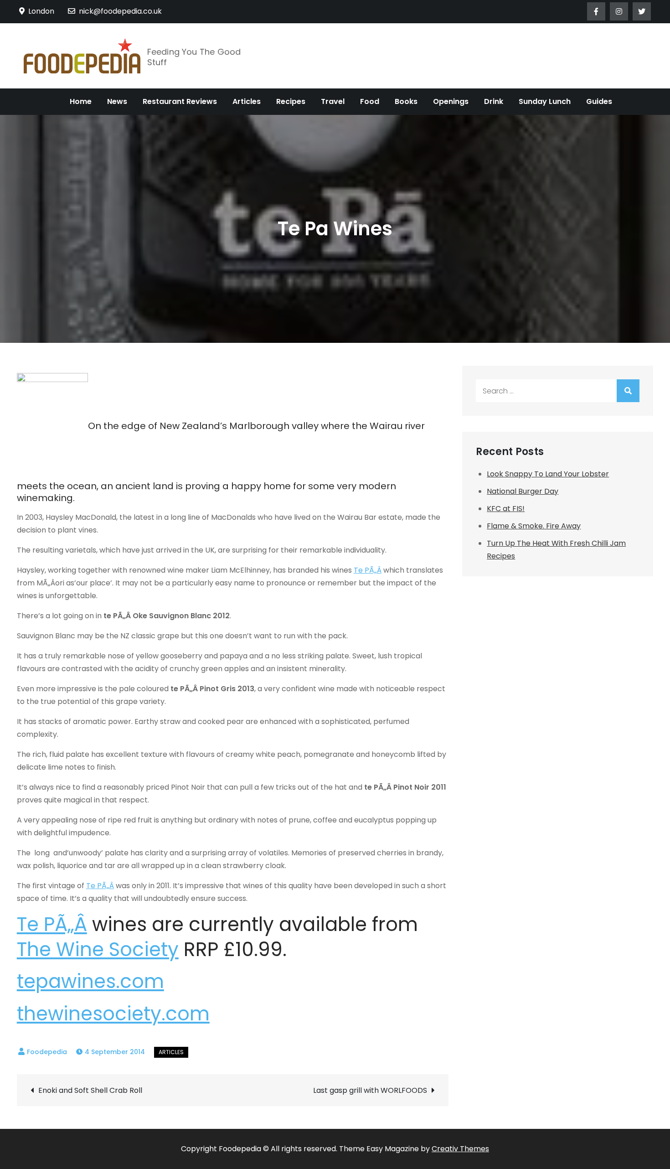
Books (406, 101)
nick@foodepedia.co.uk (120, 11)
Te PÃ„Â (367, 570)
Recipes (290, 101)
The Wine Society (98, 949)
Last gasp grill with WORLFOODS (370, 1090)
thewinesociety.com (113, 1013)
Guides (599, 101)
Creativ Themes (460, 1148)
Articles (246, 101)
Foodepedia (47, 1051)
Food (369, 101)
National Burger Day (522, 491)
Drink (493, 101)
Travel (333, 101)
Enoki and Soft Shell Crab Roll (90, 1090)
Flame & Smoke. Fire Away (534, 526)
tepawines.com (90, 981)
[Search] (628, 390)
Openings (451, 101)
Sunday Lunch (545, 101)
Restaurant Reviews (180, 101)
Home (81, 101)
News (117, 101)
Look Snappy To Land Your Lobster (548, 474)
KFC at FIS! (506, 508)
